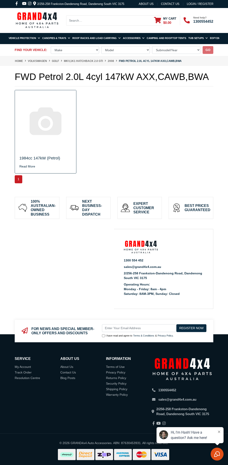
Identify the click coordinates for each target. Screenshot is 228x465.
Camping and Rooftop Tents (166, 38)
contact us (170, 4)
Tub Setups (196, 38)
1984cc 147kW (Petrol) (39, 158)
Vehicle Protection (23, 38)
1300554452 (203, 21)
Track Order (23, 372)
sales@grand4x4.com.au (142, 267)
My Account (23, 367)
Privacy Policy (165, 335)
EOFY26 (214, 38)
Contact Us (68, 372)
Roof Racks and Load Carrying (94, 38)
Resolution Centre (27, 378)
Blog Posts (67, 378)
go (208, 50)
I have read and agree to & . (140, 335)
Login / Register (200, 4)
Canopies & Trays (54, 38)
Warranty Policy (117, 394)
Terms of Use (115, 367)
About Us (146, 4)
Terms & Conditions (143, 335)
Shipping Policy (116, 389)
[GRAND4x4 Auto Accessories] (37, 20)
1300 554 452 (133, 260)
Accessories (132, 38)
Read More (27, 166)
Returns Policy (116, 378)
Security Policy (116, 383)
